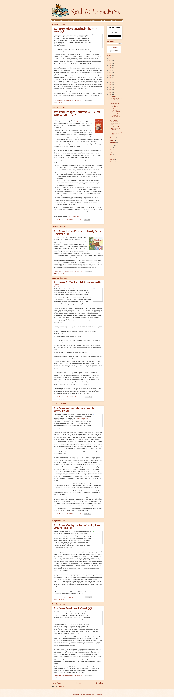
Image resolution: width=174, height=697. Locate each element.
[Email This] (85, 100)
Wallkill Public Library (79, 121)
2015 (110, 84)
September (113, 142)
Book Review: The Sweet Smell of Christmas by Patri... (115, 110)
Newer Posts (56, 683)
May (111, 152)
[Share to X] (88, 100)
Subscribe (114, 36)
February (112, 159)
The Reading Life (71, 20)
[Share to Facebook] (89, 100)
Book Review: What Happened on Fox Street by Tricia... (115, 128)
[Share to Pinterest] (91, 100)
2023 (110, 65)
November (113, 137)
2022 (110, 68)
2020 (110, 72)
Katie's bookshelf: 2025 (114, 47)
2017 (110, 80)
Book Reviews (83, 20)
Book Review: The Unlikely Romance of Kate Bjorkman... (116, 105)
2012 (110, 92)
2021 (110, 70)
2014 (110, 87)
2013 (110, 89)
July (111, 147)
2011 (110, 94)
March (112, 157)
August (112, 145)
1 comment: (78, 219)
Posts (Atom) (62, 686)
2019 (110, 75)
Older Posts (100, 683)
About (61, 20)
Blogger (100, 694)
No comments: (79, 100)
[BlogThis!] (87, 100)
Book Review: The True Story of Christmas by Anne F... (115, 116)
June (111, 150)
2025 (110, 60)
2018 (110, 77)
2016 (110, 82)
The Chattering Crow (73, 216)
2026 (110, 58)
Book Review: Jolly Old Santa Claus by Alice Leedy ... (116, 100)
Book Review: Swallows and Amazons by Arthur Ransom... (115, 122)
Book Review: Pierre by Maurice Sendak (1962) (74, 608)
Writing (113, 20)
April (111, 154)
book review (61, 102)
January (112, 162)
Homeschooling (103, 20)
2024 (110, 63)
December (113, 96)
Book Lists (93, 20)
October (112, 140)
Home (55, 20)
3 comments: (78, 513)
